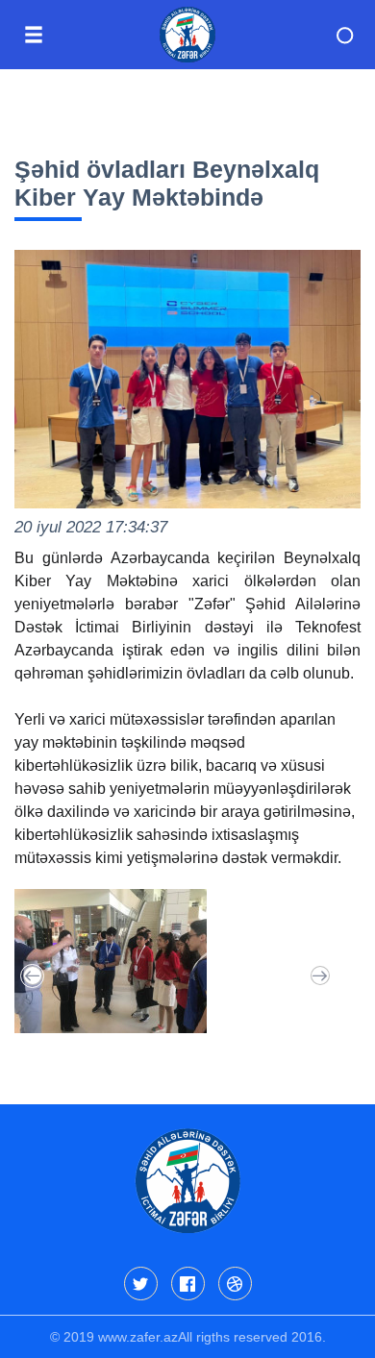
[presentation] (32, 976)
